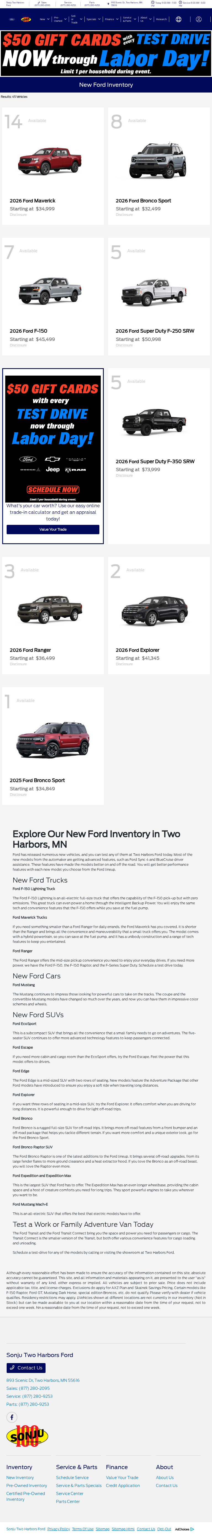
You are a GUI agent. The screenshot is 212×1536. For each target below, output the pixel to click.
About (164, 1467)
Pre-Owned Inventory (26, 1485)
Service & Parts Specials (79, 1485)
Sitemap (103, 1529)
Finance (117, 1467)
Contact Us (29, 1368)
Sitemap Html (123, 1529)
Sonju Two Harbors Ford (25, 1529)
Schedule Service (72, 1477)
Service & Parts (76, 1467)
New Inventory (20, 1477)
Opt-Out (164, 1529)
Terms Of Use (83, 1529)
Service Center (69, 1493)
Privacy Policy (58, 1529)
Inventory (19, 1467)
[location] (108, 4)
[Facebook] (11, 1417)
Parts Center (68, 1501)
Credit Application (123, 1485)
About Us (165, 1477)
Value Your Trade (53, 529)
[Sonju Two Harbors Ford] (21, 18)
